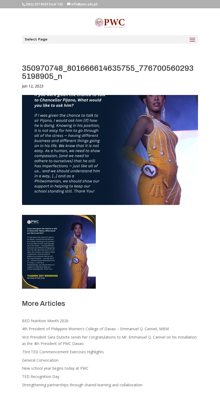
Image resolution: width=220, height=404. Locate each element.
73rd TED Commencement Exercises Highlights (63, 351)
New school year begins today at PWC (55, 368)
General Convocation (40, 360)
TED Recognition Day (40, 376)
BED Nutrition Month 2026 (45, 320)
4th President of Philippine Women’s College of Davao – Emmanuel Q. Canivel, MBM (95, 328)
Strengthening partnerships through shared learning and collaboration (82, 384)
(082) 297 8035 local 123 (44, 4)
